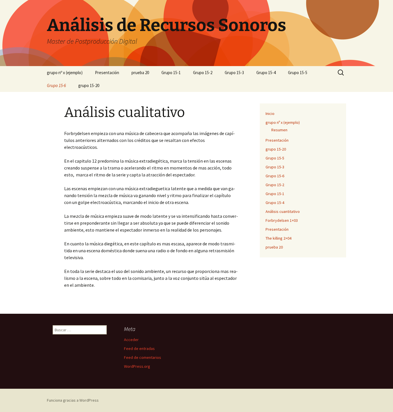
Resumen (279, 129)
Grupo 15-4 (266, 72)
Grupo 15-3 (234, 72)
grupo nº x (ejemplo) (65, 72)
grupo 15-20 (88, 85)
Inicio (270, 113)
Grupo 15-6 (56, 85)
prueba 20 (140, 72)
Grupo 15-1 (171, 72)
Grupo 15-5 (297, 72)
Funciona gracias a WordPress (73, 400)
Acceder (131, 339)
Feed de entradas (139, 348)
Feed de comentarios (142, 357)
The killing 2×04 (278, 238)
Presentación (107, 72)
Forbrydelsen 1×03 (282, 220)
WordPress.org (137, 366)
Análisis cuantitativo (283, 211)
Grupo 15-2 (202, 72)
